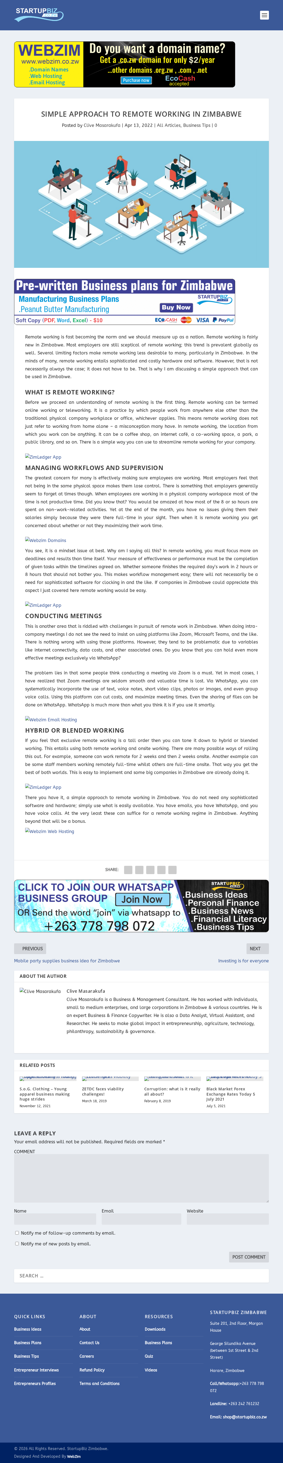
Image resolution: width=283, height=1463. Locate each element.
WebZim (74, 1456)
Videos (151, 1370)
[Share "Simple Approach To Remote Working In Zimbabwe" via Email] (161, 869)
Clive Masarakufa (102, 125)
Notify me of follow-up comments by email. (68, 1233)
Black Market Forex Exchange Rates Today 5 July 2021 (230, 1093)
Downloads (155, 1329)
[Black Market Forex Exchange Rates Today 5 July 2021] (234, 1079)
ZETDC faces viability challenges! (103, 1091)
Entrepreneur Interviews (36, 1370)
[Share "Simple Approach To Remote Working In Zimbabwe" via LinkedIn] (150, 869)
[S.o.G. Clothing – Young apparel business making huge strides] (48, 1079)
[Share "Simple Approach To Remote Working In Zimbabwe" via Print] (172, 869)
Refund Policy (92, 1370)
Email (108, 1211)
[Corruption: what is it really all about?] (172, 1079)
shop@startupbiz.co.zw (245, 1417)
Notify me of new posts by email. (56, 1243)
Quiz (149, 1356)
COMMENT (24, 1151)
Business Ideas (27, 1329)
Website (195, 1211)
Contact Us (89, 1343)
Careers (87, 1356)
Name (20, 1211)
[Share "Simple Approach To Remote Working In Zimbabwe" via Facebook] (128, 869)
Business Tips (196, 125)
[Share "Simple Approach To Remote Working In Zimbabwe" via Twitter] (139, 869)
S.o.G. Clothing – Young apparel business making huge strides (45, 1093)
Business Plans (27, 1343)
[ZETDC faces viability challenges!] (110, 1079)
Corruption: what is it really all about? (172, 1091)
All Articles (168, 125)
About (85, 1329)
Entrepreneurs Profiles (35, 1383)
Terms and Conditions (100, 1383)
